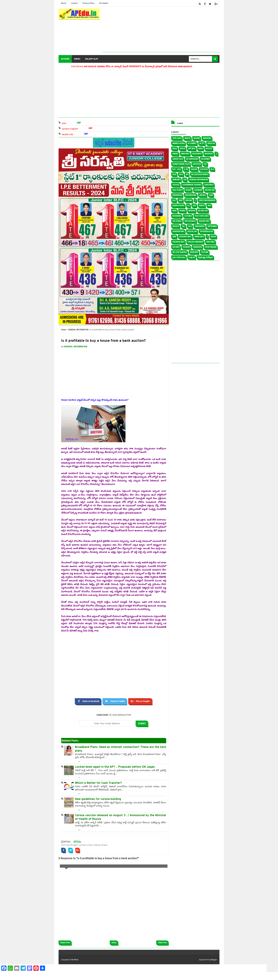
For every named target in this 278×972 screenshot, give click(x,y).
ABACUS (187, 138)
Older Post (162, 943)
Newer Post (65, 943)
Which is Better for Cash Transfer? (98, 783)
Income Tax (209, 190)
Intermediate (190, 195)
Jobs (71, 123)
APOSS (182, 148)
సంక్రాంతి (192, 257)
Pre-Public (176, 221)
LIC (188, 205)
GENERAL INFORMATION (75, 346)
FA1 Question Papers (199, 174)
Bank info (185, 154)
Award (175, 154)
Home (66, 59)
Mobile (182, 211)
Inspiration (177, 195)
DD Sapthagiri (192, 159)
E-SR (186, 169)
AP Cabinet (192, 143)
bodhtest (209, 154)
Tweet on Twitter (117, 701)
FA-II (212, 169)
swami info (199, 237)
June (180, 200)
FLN (185, 180)
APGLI (174, 148)
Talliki (213, 237)
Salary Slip (91, 59)
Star (174, 237)
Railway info (204, 221)
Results (175, 226)
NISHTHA (192, 211)
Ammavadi (207, 138)
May (209, 205)
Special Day (192, 231)
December (205, 159)
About (63, 3)
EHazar (194, 169)
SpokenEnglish (206, 231)
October (188, 216)
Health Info (74, 134)
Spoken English (77, 128)
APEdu (77, 841)
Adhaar (197, 138)
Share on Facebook (91, 701)
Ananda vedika (178, 143)
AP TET (201, 143)
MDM (174, 211)
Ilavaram (198, 190)
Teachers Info (178, 242)
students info (185, 237)
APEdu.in (211, 143)
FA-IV (181, 174)
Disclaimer (103, 3)
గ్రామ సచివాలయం (178, 257)
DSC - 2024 (176, 169)
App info (191, 148)
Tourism (186, 247)
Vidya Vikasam (211, 247)
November (176, 216)
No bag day (203, 211)
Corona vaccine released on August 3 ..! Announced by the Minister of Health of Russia (120, 817)
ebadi (77, 59)
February (176, 180)
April (200, 148)
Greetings (208, 185)
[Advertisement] (160, 29)
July (174, 200)
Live (194, 205)
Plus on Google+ (143, 701)
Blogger (214, 960)
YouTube (204, 252)
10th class (176, 138)
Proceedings (190, 221)
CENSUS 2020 (177, 159)
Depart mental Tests (181, 164)
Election (204, 169)
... (79, 760)
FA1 (187, 174)
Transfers (197, 247)
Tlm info (176, 247)
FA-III (174, 174)
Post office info (202, 216)
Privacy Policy (88, 3)
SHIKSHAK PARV (178, 231)
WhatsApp (194, 252)
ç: (216, 154)
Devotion (197, 164)
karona (188, 200)
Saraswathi (199, 226)
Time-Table (210, 242)
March (202, 205)
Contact (74, 3)
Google (175, 185)
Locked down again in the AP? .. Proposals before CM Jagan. (115, 767)
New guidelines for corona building (98, 799)
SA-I (183, 226)
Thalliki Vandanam (195, 242)
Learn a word (178, 205)
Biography (197, 154)
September (212, 226)
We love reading (179, 252)
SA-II (190, 226)
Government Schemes (191, 185)
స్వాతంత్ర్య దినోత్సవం (205, 257)
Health (188, 190)
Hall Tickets (177, 190)
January (202, 195)
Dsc (205, 164)
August (209, 148)
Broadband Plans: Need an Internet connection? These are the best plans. (120, 749)
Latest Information (207, 200)
